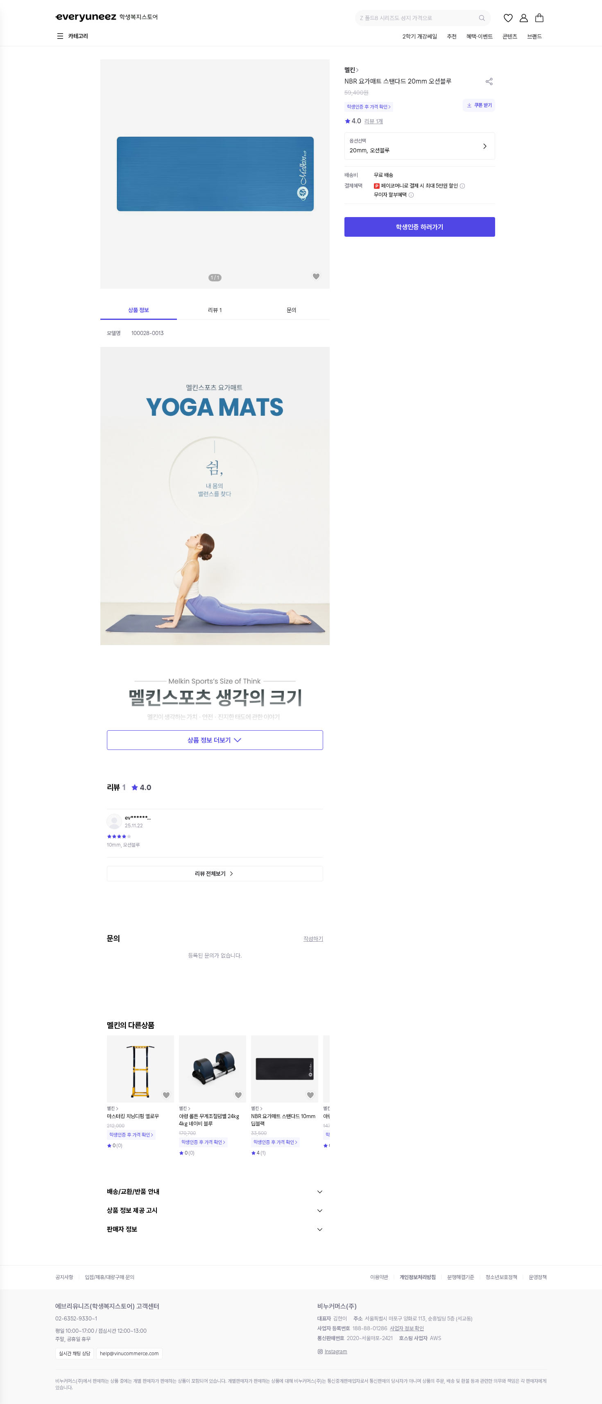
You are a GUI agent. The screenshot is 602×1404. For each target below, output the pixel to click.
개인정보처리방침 (418, 1277)
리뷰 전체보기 (210, 873)
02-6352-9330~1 (76, 1319)
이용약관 (379, 1277)
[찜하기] (316, 276)
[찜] (508, 18)
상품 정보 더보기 (209, 740)
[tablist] (472, 37)
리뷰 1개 (373, 121)
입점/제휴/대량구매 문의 (109, 1277)
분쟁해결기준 (460, 1277)
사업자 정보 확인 (407, 1328)
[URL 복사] (489, 81)
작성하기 (313, 938)
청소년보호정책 (501, 1277)
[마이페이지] (524, 18)
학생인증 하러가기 (420, 227)
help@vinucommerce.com (129, 1353)
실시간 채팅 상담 (74, 1353)
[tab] (420, 37)
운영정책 (538, 1277)
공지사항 (64, 1277)
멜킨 (349, 70)
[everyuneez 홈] (106, 18)
